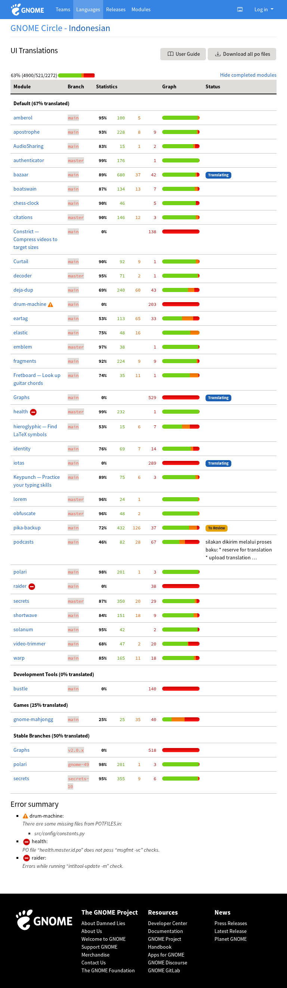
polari (20, 571)
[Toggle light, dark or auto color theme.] (242, 9)
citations (23, 217)
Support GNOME (99, 946)
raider (20, 586)
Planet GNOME (231, 939)
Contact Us (93, 962)
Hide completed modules (248, 75)
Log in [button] (261, 9)
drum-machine (30, 304)
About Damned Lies (103, 923)
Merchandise (95, 954)
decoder (22, 275)
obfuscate (24, 513)
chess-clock (26, 203)
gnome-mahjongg (33, 719)
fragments (24, 361)
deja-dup (23, 289)
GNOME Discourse (167, 962)
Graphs (21, 397)
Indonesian (89, 28)
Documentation (165, 931)
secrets (21, 601)
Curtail (20, 261)
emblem (22, 346)
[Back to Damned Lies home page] (28, 9)
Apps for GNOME (166, 954)
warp (19, 657)
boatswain (25, 188)
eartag (20, 318)
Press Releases (231, 923)
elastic (20, 332)
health (21, 411)
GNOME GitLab (164, 970)
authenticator (28, 160)
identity (22, 448)
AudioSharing (28, 146)
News (223, 912)
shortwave (25, 615)
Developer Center (167, 923)
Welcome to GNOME (103, 939)
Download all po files (246, 54)
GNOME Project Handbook (164, 943)
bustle (20, 688)
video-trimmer (29, 643)
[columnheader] (37, 87)
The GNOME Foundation (108, 970)
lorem (20, 499)
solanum (23, 629)
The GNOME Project (109, 912)
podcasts (23, 541)
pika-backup (27, 527)
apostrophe (26, 131)
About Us (91, 931)
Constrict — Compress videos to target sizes (35, 239)
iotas (18, 462)
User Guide (187, 54)
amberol (23, 117)
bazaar (20, 174)
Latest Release (231, 931)
